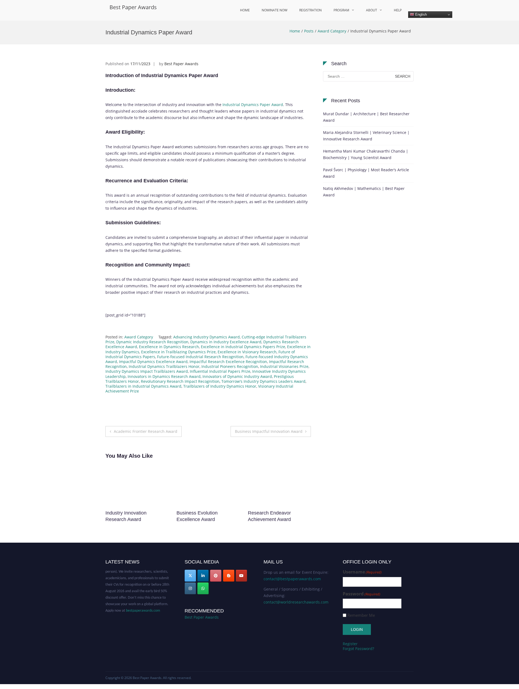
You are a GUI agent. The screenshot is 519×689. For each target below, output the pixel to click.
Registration (310, 10)
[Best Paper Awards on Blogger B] (228, 576)
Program (341, 10)
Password (361, 594)
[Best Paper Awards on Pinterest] (215, 576)
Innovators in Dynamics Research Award (164, 376)
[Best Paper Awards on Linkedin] (203, 576)
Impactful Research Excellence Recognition (228, 361)
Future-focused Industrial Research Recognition (200, 356)
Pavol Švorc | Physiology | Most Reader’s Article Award (366, 173)
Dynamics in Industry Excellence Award (225, 341)
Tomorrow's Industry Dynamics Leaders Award (263, 381)
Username (362, 572)
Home (245, 10)
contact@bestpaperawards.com (292, 578)
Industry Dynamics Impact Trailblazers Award (146, 371)
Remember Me (361, 615)
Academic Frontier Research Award (145, 431)
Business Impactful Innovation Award (268, 431)
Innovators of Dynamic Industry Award (237, 376)
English (420, 14)
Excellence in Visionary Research (247, 351)
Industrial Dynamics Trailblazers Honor (164, 366)
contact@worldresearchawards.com (296, 602)
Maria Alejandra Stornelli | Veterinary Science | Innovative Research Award (366, 135)
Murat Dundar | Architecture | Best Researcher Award (366, 117)
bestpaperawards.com (143, 605)
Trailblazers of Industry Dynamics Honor (219, 386)
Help (398, 10)
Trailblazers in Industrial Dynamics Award (143, 386)
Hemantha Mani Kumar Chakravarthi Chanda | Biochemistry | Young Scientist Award (365, 154)
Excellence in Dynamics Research (169, 346)
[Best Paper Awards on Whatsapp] (203, 588)
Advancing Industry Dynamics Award (206, 336)
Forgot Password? (358, 648)
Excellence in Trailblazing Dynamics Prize (178, 351)
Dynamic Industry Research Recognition (152, 341)
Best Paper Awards (133, 7)
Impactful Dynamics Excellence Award (153, 361)
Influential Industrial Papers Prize (220, 371)
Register (350, 643)
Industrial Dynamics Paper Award (252, 104)
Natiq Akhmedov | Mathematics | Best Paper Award (364, 191)
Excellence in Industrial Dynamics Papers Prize (243, 346)
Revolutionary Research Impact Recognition (180, 381)
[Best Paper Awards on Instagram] (190, 588)
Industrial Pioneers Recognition (229, 366)
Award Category (332, 31)
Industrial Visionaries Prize (284, 366)
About (371, 10)
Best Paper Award (267, 513)
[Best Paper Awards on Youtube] (241, 576)
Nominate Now (274, 10)
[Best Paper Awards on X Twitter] (190, 576)
